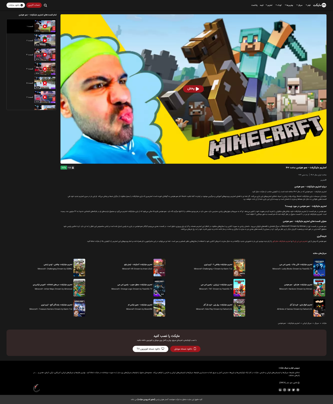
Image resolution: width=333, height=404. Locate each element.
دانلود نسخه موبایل (183, 349)
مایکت (324, 323)
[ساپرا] (36, 388)
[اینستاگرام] (284, 390)
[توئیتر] (293, 390)
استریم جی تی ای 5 (300, 241)
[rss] (280, 390)
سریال (317, 323)
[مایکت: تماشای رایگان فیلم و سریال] (319, 5)
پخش (190, 88)
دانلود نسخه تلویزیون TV (148, 349)
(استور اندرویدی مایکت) (146, 399)
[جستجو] (45, 5)
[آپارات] (298, 390)
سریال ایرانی (307, 323)
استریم (323, 180)
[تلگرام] (289, 390)
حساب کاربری (34, 5)
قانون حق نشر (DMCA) (288, 382)
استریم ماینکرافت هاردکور (282, 241)
